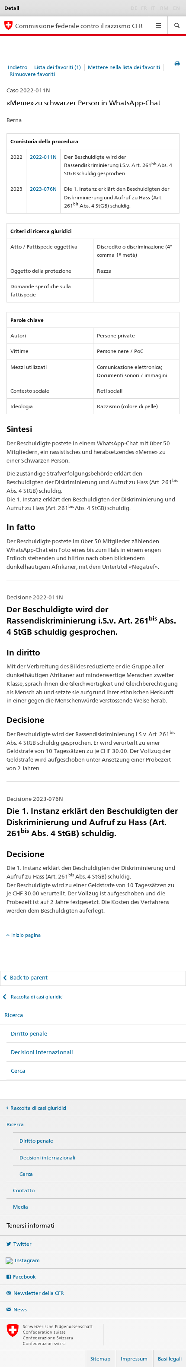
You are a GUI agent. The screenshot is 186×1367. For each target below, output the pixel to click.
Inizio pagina (26, 935)
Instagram (27, 1260)
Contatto (24, 1190)
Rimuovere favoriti (32, 74)
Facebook (24, 1276)
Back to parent (29, 977)
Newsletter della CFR (38, 1293)
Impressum (134, 1358)
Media (20, 1206)
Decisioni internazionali (42, 1052)
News (20, 1309)
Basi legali (170, 1358)
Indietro (17, 67)
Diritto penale (29, 1033)
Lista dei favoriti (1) (57, 67)
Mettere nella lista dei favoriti (124, 67)
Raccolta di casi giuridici (37, 997)
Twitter (22, 1244)
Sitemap (100, 1358)
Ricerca (13, 1014)
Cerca (18, 1070)
